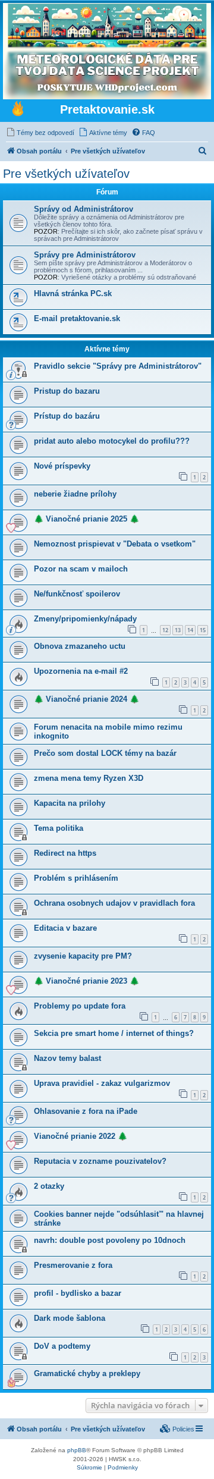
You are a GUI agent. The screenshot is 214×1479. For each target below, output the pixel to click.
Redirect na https (65, 853)
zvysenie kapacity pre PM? (83, 956)
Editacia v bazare (65, 928)
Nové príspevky (62, 465)
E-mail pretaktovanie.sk (77, 318)
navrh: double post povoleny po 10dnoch (109, 1240)
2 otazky (49, 1186)
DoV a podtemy (62, 1346)
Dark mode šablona (69, 1318)
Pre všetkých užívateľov (66, 173)
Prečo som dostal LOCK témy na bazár (105, 753)
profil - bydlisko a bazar (77, 1293)
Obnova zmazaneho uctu (79, 646)
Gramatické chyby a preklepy (87, 1373)
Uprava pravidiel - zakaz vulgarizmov (102, 1083)
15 (203, 630)
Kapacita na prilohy (69, 803)
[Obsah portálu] (18, 110)
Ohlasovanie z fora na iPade (85, 1111)
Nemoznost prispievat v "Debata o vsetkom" (115, 543)
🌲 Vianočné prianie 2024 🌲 (86, 699)
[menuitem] (40, 132)
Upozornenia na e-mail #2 (81, 671)
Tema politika (58, 828)
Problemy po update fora (79, 1005)
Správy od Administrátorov (83, 209)
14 (190, 630)
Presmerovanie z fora (73, 1265)
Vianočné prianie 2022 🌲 (80, 1136)
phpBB (76, 1450)
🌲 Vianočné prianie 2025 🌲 (86, 518)
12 (165, 630)
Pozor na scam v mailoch (81, 568)
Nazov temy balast (67, 1058)
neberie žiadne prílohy (75, 493)
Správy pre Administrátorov (85, 254)
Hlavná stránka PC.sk (73, 293)
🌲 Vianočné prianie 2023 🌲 (86, 980)
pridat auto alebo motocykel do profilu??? (112, 441)
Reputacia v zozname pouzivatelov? (100, 1161)
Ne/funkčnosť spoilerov (77, 593)
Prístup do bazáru (67, 416)
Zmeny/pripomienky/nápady (85, 618)
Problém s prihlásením (76, 878)
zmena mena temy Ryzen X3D (88, 778)
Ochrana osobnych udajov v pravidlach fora (114, 903)
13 (178, 630)
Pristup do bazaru (67, 391)
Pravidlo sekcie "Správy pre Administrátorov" (118, 366)
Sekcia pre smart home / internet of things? (114, 1033)
